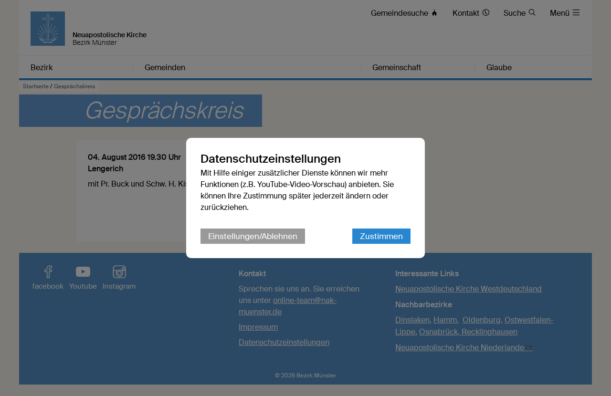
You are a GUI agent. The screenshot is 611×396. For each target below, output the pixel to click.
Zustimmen (381, 236)
